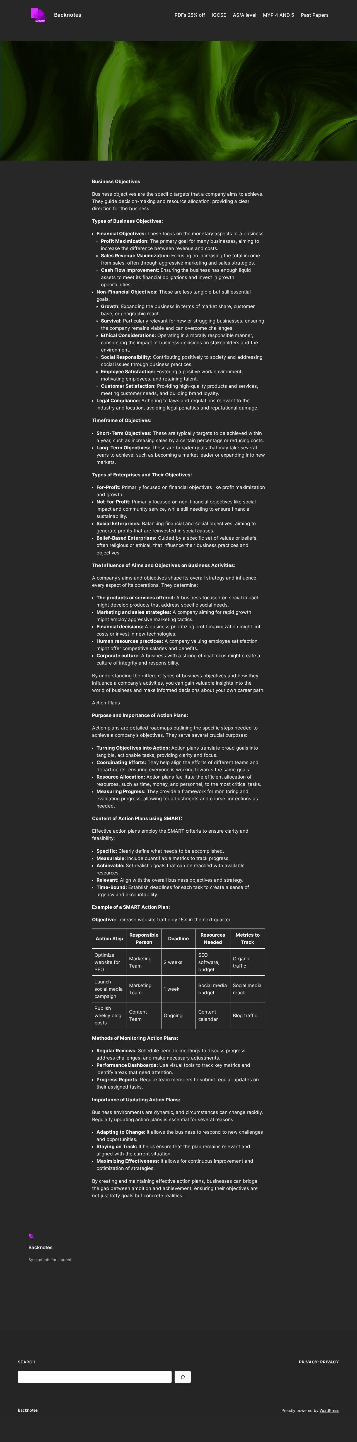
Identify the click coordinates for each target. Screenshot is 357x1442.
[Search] (183, 1377)
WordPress (329, 1410)
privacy (329, 1361)
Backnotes (67, 14)
